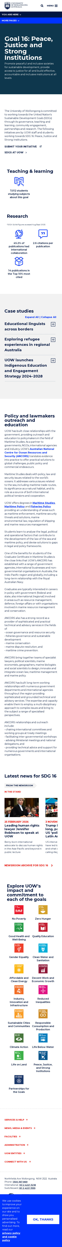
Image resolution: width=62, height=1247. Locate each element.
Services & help (14, 1119)
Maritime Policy (15, 506)
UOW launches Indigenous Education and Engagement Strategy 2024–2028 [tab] (26, 368)
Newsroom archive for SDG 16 (27, 865)
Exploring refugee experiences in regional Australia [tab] (27, 344)
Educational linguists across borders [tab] (25, 326)
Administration (15, 1145)
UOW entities (13, 1153)
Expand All (32, 317)
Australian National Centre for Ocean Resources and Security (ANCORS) (29, 453)
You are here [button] (10, 14)
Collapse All (48, 317)
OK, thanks (43, 1219)
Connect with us (16, 1161)
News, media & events (18, 1128)
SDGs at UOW (14, 152)
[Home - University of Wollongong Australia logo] (16, 6)
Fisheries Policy (41, 506)
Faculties (11, 1136)
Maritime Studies (44, 503)
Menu (50, 5)
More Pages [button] (9, 20)
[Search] (42, 6)
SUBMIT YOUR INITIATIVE (21, 146)
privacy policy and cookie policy (11, 1237)
